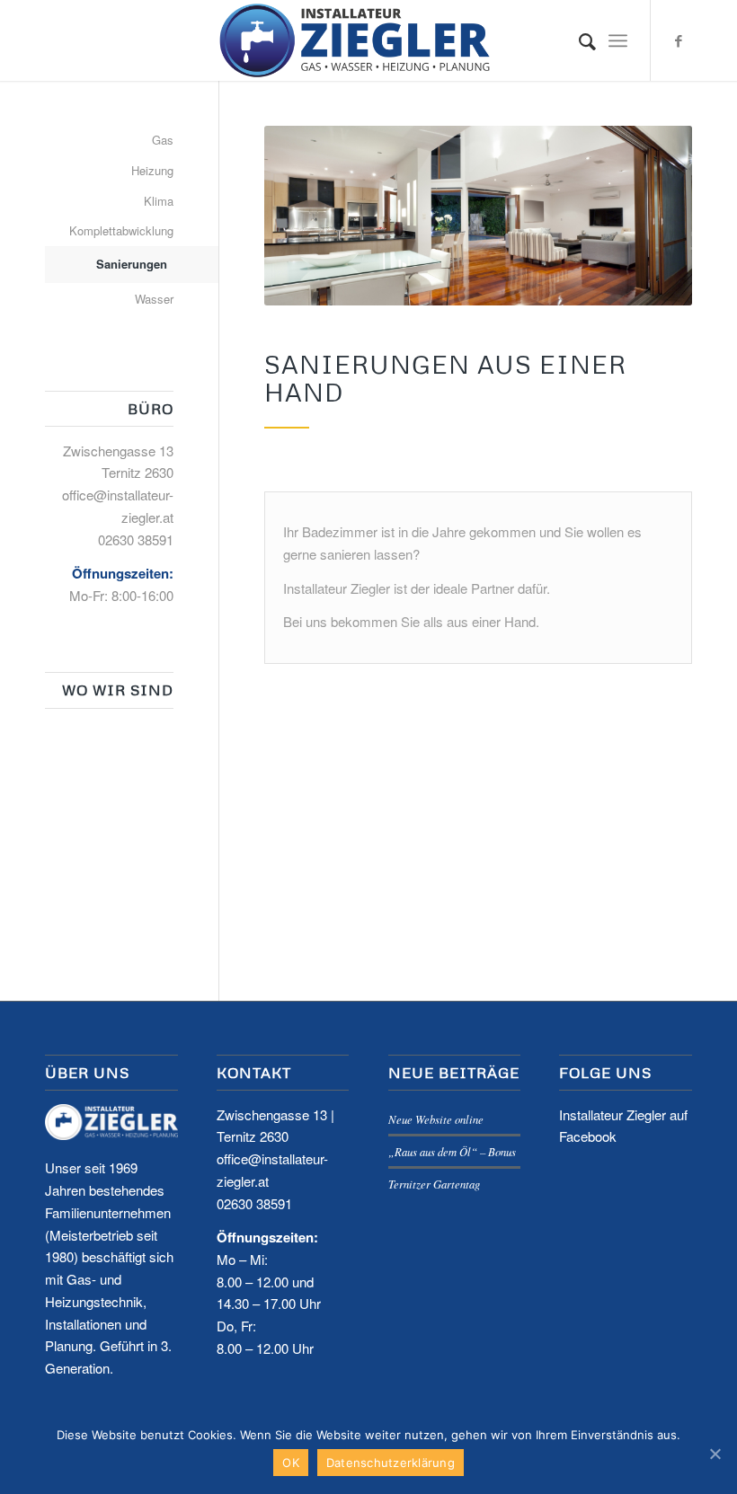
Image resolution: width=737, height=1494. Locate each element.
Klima (158, 200)
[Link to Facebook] (678, 40)
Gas (162, 139)
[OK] (715, 1454)
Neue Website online (436, 1119)
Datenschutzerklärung (390, 1462)
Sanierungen (131, 263)
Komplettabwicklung (121, 230)
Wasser (154, 298)
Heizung (152, 170)
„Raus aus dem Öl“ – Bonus (452, 1151)
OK (290, 1462)
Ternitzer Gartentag (434, 1183)
